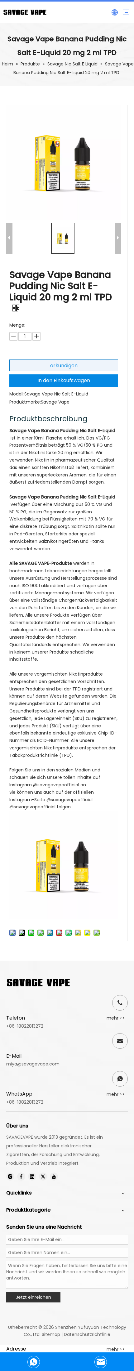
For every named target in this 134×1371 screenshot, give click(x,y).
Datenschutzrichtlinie (87, 1334)
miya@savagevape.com (33, 1064)
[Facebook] (21, 1176)
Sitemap (51, 1334)
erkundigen (64, 365)
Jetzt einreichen (33, 1297)
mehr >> (116, 1018)
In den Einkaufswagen (63, 380)
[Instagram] (10, 1176)
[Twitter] (43, 1176)
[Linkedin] (32, 1176)
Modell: (16, 394)
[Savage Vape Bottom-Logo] (38, 982)
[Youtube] (54, 1176)
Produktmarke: (25, 402)
